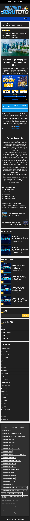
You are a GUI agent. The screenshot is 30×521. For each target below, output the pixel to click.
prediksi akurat (6, 430)
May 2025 (3, 367)
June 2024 (4, 401)
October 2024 (5, 388)
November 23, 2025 (16, 252)
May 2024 (3, 404)
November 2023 (5, 410)
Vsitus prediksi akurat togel (9, 513)
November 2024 (5, 385)
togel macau (9, 207)
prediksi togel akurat (18, 203)
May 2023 (3, 416)
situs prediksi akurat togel (15, 493)
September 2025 (5, 355)
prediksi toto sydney (7, 484)
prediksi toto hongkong (8, 478)
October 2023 (5, 413)
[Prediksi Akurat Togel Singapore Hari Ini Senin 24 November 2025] (6, 239)
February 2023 (5, 419)
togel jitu (4, 207)
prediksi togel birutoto (6, 205)
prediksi (21, 427)
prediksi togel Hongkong (9, 445)
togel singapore (16, 207)
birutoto (7, 427)
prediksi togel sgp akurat (9, 463)
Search (4, 311)
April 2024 (4, 407)
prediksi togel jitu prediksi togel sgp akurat (14, 454)
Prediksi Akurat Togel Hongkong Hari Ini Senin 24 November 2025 (20, 278)
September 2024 (5, 391)
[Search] (28, 18)
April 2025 (4, 370)
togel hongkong (23, 205)
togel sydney (22, 207)
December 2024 (5, 382)
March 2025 (4, 373)
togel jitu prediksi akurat (9, 507)
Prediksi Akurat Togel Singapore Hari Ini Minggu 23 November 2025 (20, 249)
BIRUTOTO (4, 329)
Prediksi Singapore (5, 30)
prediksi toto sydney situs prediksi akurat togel (14, 490)
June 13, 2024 (11, 37)
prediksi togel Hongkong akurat (10, 448)
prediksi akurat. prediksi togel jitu (11, 433)
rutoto (4, 493)
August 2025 (4, 358)
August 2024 (4, 394)
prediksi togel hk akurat (8, 442)
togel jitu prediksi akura (8, 504)
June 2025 (4, 364)
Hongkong (14, 427)
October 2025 (5, 352)
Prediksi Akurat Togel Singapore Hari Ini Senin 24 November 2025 (20, 238)
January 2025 (4, 379)
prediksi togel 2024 (9, 203)
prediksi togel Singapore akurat (10, 469)
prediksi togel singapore (8, 466)
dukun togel (5, 37)
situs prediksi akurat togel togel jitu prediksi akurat (14, 497)
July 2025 (3, 361)
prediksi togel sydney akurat (10, 475)
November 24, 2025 (16, 241)
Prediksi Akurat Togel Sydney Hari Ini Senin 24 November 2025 (19, 289)
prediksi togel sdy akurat (9, 457)
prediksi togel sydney (8, 472)
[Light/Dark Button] (25, 18)
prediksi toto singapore (8, 481)
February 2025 (5, 376)
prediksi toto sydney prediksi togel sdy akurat (14, 487)
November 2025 (5, 348)
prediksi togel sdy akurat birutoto (11, 460)
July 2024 (3, 397)
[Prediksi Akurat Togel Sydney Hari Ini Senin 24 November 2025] (6, 289)
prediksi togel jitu (15, 205)
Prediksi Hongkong (6, 332)
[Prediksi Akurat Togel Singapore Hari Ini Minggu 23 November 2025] (6, 250)
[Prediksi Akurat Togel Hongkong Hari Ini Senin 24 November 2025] (6, 278)
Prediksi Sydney (5, 338)
